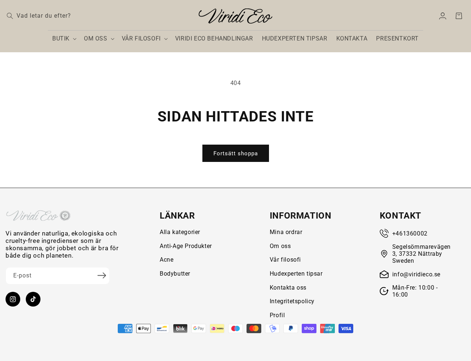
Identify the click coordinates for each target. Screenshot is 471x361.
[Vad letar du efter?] (10, 16)
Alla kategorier (180, 232)
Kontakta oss (288, 287)
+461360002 (410, 233)
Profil (277, 315)
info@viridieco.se (416, 274)
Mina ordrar (286, 232)
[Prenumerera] (101, 275)
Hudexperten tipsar (296, 273)
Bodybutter (175, 273)
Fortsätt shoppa (235, 153)
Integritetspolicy (292, 301)
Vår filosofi (285, 259)
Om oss (280, 246)
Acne (166, 259)
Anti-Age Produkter (186, 246)
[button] (63, 39)
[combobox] (68, 16)
